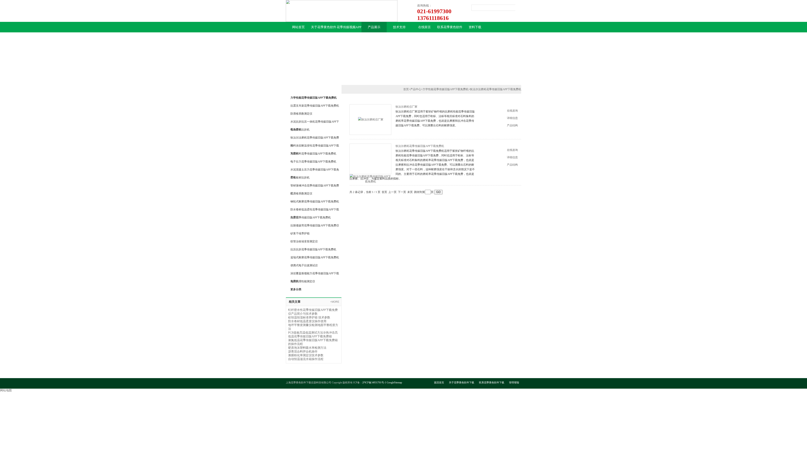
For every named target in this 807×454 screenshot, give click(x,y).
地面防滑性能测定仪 (302, 281)
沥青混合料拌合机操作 (303, 351)
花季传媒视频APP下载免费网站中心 (348, 28)
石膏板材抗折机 (300, 177)
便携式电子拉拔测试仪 (304, 265)
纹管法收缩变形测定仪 (304, 241)
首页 (406, 89)
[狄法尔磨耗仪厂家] (370, 119)
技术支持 (399, 27)
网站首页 (298, 27)
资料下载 (475, 27)
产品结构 (512, 125)
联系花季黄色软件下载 (449, 28)
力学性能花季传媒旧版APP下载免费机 (445, 89)
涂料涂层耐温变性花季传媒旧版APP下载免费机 (314, 146)
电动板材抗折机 (300, 129)
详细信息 (512, 118)
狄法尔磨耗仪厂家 (406, 106)
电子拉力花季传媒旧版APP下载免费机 (313, 161)
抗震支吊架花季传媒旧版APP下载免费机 (314, 105)
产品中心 (415, 89)
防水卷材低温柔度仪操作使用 (307, 321)
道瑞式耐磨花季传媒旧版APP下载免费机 (314, 257)
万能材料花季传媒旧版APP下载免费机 (313, 153)
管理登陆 (514, 382)
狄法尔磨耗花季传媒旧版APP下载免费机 (420, 146)
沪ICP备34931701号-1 (374, 382)
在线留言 (424, 27)
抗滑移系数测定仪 (301, 193)
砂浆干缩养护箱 (300, 233)
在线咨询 (512, 110)
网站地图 (6, 390)
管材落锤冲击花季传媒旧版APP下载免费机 (314, 186)
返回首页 (439, 382)
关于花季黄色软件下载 (323, 28)
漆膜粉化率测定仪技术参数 (305, 355)
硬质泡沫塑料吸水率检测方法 (307, 347)
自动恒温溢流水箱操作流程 (305, 359)
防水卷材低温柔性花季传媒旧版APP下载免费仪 (314, 210)
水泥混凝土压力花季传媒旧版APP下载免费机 (314, 170)
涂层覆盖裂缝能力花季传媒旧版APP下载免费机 (314, 274)
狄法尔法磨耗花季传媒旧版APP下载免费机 (314, 138)
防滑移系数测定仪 (301, 113)
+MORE (334, 301)
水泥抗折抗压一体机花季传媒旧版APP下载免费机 (314, 122)
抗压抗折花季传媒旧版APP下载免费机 (313, 249)
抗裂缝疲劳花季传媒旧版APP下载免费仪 (314, 225)
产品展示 (374, 27)
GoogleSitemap (394, 382)
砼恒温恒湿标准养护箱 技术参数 (309, 317)
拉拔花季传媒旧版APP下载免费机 (310, 217)
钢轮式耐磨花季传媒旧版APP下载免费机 (314, 201)
